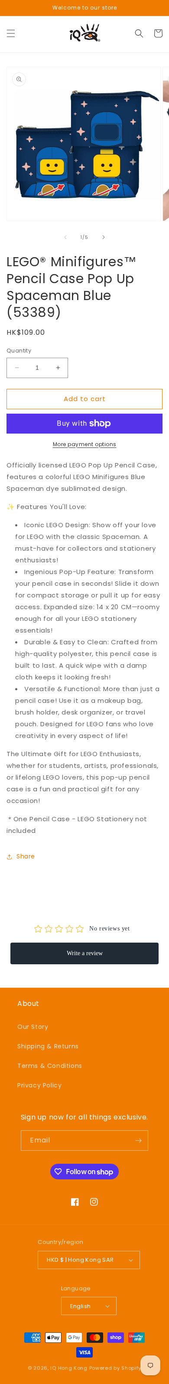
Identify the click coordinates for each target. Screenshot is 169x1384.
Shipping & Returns (48, 1046)
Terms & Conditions (49, 1065)
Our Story (32, 1026)
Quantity (18, 350)
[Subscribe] (138, 1140)
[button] (10, 33)
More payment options (85, 444)
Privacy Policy (39, 1085)
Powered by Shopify (115, 1367)
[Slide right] (103, 237)
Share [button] (25, 856)
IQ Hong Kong (68, 1367)
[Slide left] (65, 237)
